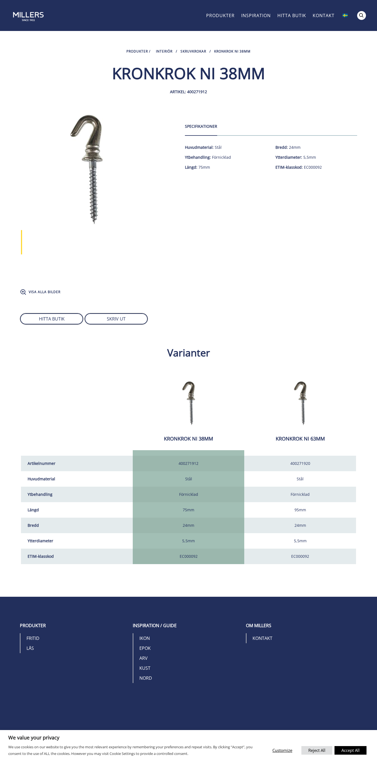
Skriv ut (116, 319)
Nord (145, 678)
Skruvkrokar (193, 51)
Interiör (164, 51)
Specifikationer (201, 126)
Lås (30, 648)
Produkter (220, 15)
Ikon (144, 638)
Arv (143, 658)
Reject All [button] (316, 750)
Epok (145, 648)
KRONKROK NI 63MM (300, 438)
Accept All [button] (350, 750)
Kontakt (323, 15)
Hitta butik (291, 15)
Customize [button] (282, 750)
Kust (144, 668)
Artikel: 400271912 (188, 91)
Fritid (32, 638)
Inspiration (256, 15)
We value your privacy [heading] (33, 737)
